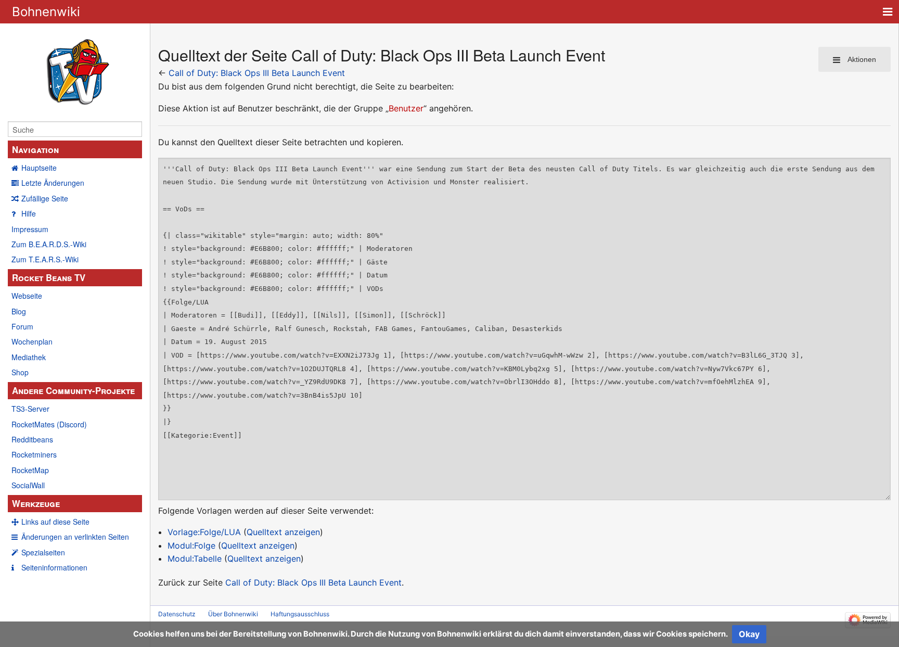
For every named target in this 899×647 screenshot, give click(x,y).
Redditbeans (32, 439)
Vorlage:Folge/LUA (204, 532)
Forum (22, 326)
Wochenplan (32, 341)
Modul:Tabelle (195, 558)
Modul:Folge (191, 545)
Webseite (26, 295)
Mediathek (28, 357)
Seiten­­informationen (54, 567)
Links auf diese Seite (55, 521)
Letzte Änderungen (52, 182)
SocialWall (28, 485)
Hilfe (28, 213)
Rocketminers (34, 454)
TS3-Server (30, 408)
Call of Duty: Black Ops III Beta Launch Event (257, 73)
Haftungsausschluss (300, 614)
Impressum (29, 229)
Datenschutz (177, 614)
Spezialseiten (43, 552)
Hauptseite (39, 167)
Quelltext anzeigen (283, 532)
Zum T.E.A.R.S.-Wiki (45, 259)
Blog (18, 311)
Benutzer (406, 108)
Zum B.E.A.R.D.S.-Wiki (48, 244)
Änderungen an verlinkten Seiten (75, 536)
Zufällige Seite (44, 198)
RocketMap (30, 470)
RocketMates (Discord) (49, 424)
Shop (20, 372)
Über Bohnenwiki (233, 614)
